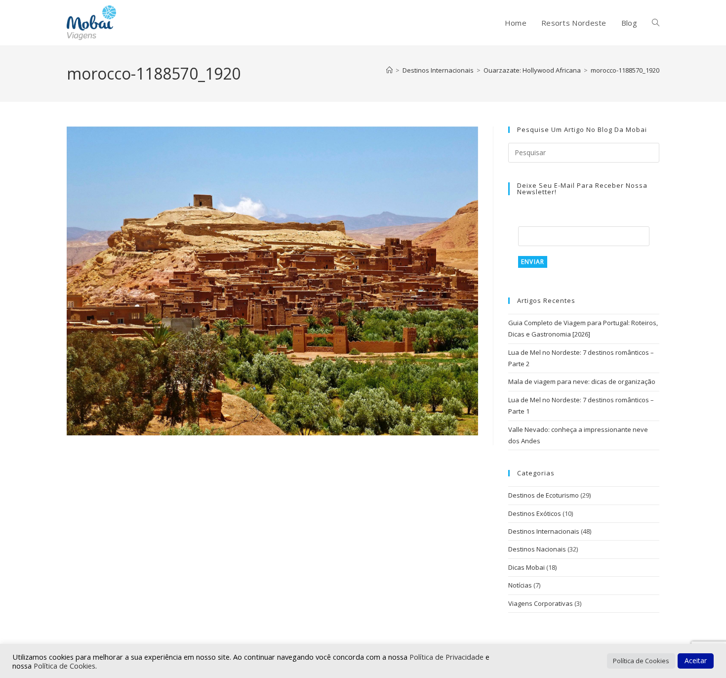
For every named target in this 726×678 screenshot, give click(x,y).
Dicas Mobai (526, 567)
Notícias (520, 585)
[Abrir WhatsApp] (701, 653)
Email (528, 219)
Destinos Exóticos (534, 513)
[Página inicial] (389, 70)
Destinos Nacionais (537, 549)
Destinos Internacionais (543, 531)
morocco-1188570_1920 (625, 70)
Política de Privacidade (447, 657)
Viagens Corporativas (540, 603)
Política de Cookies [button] (641, 660)
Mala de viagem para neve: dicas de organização (581, 381)
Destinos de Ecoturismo (543, 495)
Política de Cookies (64, 666)
